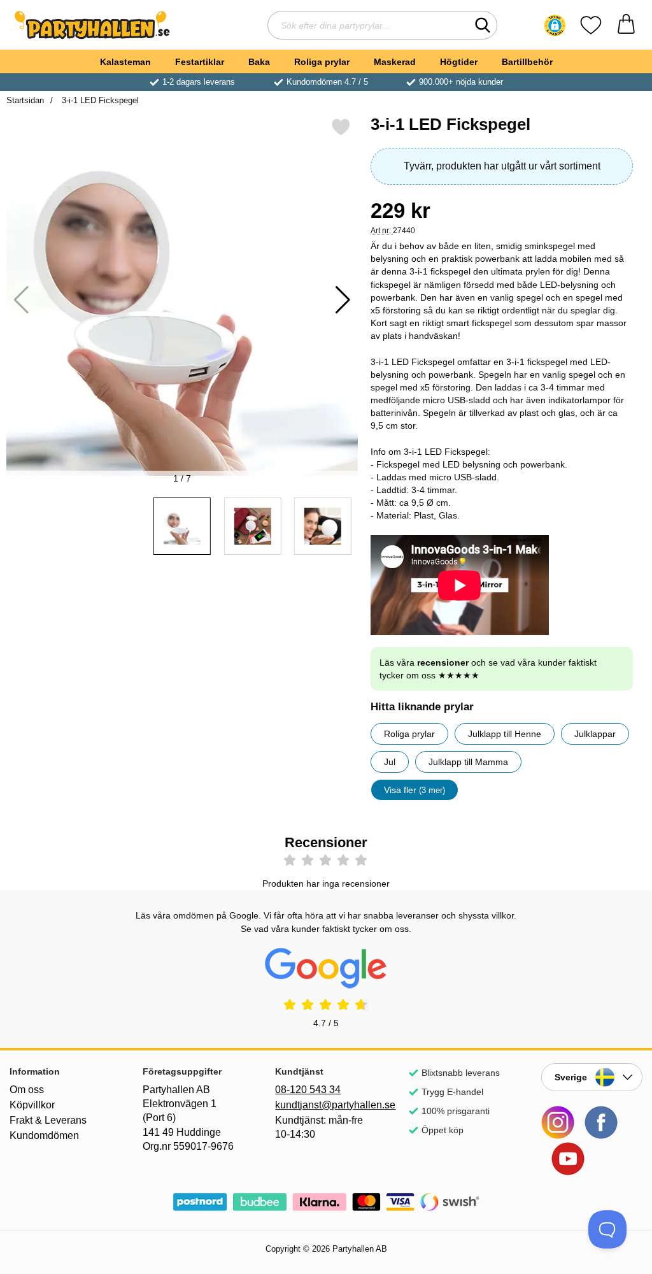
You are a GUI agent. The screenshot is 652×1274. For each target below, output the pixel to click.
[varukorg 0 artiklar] (626, 25)
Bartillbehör (527, 62)
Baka (259, 62)
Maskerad (395, 62)
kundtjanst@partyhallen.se (325, 1104)
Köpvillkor (32, 1104)
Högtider (459, 62)
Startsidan (25, 100)
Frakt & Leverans (48, 1120)
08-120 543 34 (308, 1089)
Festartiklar (199, 62)
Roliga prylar (322, 62)
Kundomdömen (44, 1135)
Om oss (27, 1089)
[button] (555, 25)
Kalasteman (125, 62)
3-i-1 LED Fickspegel (99, 100)
